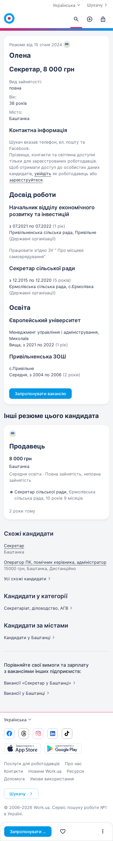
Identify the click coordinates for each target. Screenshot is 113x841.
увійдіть (42, 173)
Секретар (14, 545)
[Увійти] (103, 19)
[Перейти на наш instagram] (38, 733)
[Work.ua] (9, 18)
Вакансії (24, 693)
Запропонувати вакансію (31, 831)
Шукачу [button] (17, 793)
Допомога (14, 778)
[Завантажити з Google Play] (63, 748)
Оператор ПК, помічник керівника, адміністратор (55, 562)
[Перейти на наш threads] (23, 733)
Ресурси (75, 771)
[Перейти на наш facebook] (9, 733)
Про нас (73, 763)
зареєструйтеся (26, 179)
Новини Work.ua (44, 771)
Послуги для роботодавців (32, 763)
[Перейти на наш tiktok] (67, 733)
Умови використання (52, 778)
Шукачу (95, 5)
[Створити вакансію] (90, 19)
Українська (15, 719)
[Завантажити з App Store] (22, 748)
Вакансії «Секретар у (37, 683)
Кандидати (27, 637)
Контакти (13, 771)
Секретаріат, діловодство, (36, 608)
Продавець (27, 446)
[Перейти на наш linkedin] (52, 733)
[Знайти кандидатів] (76, 19)
